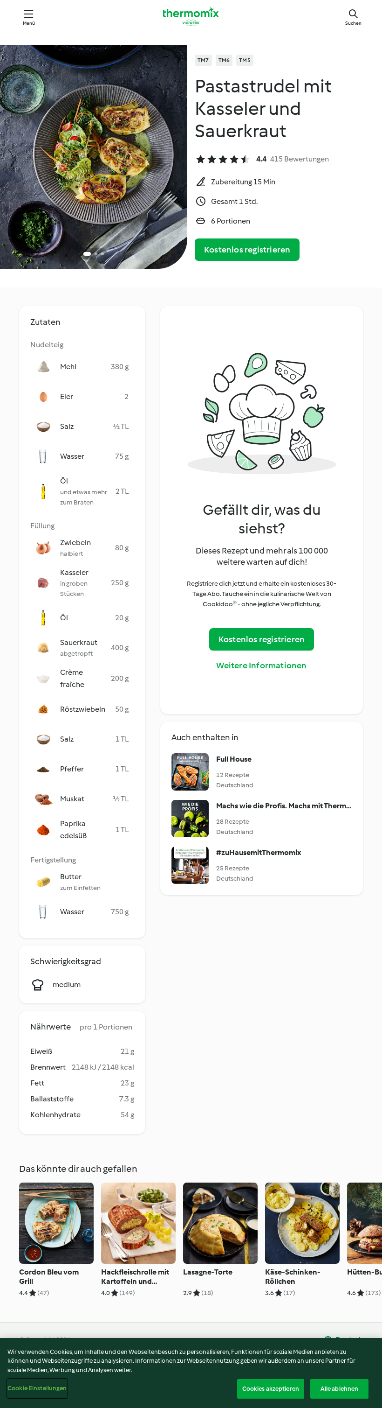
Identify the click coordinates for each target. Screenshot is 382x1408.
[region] (191, 1373)
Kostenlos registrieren (247, 250)
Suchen (353, 23)
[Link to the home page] (191, 16)
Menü (29, 23)
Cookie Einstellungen (37, 1388)
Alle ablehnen (340, 1388)
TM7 (203, 60)
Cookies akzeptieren (270, 1388)
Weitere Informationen (261, 665)
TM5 (245, 60)
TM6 (224, 60)
